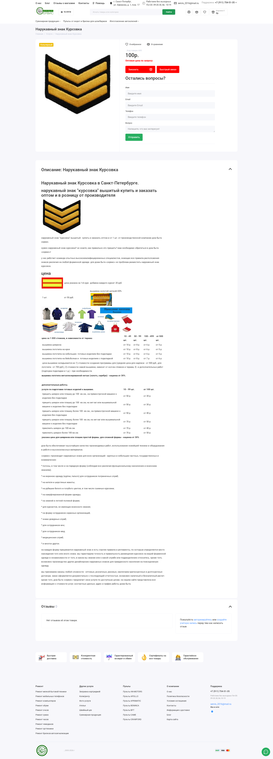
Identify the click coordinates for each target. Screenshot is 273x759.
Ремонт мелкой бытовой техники (51, 691)
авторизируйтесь (203, 619)
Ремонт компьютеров (46, 701)
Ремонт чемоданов (44, 724)
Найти (169, 12)
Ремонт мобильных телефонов (50, 696)
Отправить (134, 137)
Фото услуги (85, 701)
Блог (47, 3)
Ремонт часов (42, 719)
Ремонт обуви (42, 705)
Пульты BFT (128, 710)
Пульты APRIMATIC (132, 701)
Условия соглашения (176, 701)
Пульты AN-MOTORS (132, 691)
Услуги (67, 12)
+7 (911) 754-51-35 (218, 2)
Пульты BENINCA (131, 705)
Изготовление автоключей (123, 21)
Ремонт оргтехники (44, 728)
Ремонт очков (42, 710)
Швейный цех (85, 710)
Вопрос (128, 123)
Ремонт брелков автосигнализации (52, 733)
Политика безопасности (178, 696)
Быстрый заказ (168, 69)
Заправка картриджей (89, 691)
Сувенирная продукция (90, 715)
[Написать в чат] (266, 752)
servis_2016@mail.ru (188, 3)
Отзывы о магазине (64, 3)
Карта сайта (172, 719)
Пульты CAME (129, 715)
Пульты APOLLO (130, 696)
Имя (127, 87)
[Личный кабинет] (189, 12)
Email (127, 99)
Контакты (83, 3)
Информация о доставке (178, 710)
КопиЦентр (84, 696)
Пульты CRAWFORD (132, 719)
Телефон (129, 111)
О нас (169, 691)
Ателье (82, 705)
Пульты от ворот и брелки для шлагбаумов (85, 21)
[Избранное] (205, 12)
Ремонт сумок (42, 715)
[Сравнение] (197, 12)
